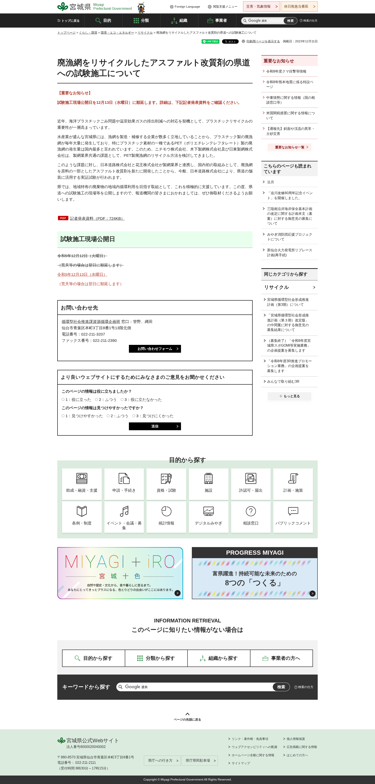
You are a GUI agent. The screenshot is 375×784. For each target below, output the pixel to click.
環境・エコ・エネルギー (117, 32)
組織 (183, 20)
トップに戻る (70, 20)
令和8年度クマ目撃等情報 (286, 71)
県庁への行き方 (160, 760)
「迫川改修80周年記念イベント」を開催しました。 (290, 195)
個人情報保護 (296, 739)
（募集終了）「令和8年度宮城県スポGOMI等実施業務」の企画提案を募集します (289, 345)
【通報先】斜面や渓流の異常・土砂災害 (290, 131)
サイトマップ (241, 763)
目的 (107, 20)
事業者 (221, 20)
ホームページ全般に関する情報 (253, 755)
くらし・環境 (88, 32)
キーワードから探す (86, 687)
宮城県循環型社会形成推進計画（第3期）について (288, 302)
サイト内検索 (245, 20)
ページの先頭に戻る (187, 719)
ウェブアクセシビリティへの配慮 (254, 747)
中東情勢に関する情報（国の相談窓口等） (290, 100)
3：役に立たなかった (143, 399)
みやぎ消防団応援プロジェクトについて (289, 237)
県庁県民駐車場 (198, 760)
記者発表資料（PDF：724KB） (97, 218)
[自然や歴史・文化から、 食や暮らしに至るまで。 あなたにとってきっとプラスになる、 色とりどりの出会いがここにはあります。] (120, 587)
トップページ (66, 32)
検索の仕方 (310, 20)
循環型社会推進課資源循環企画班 (91, 321)
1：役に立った (78, 399)
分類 (145, 20)
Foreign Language (187, 6)
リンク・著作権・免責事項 (250, 739)
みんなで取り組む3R (283, 381)
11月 (270, 182)
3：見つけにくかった (155, 416)
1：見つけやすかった (84, 416)
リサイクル (145, 32)
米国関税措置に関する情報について (290, 115)
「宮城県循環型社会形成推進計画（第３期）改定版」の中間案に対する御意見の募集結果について (288, 322)
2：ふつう (108, 399)
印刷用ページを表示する (263, 41)
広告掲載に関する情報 (302, 747)
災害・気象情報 (258, 6)
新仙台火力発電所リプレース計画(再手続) (289, 252)
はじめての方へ (297, 755)
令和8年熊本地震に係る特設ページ (289, 84)
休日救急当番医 (296, 6)
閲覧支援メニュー (225, 6)
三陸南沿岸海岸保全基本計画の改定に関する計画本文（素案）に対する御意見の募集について (289, 216)
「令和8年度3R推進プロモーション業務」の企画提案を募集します (289, 366)
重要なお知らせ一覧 (289, 147)
